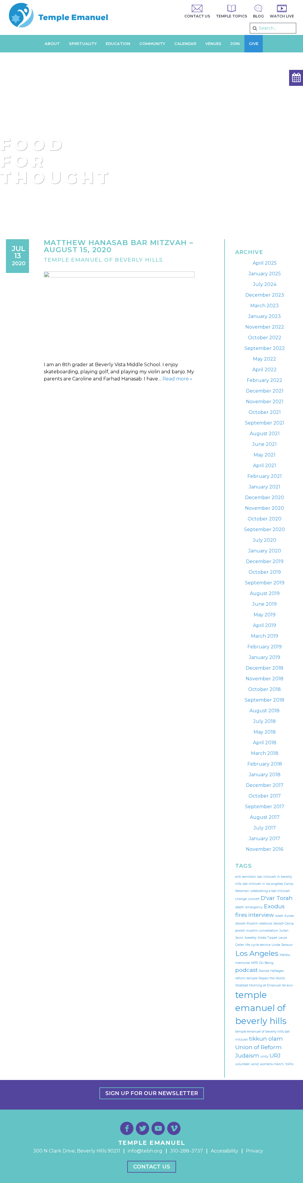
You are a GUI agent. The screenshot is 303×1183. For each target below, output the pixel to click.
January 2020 (264, 551)
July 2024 (264, 284)
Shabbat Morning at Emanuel (258, 985)
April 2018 (264, 742)
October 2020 (264, 519)
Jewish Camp (283, 923)
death (239, 907)
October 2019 (265, 572)
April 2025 (265, 263)
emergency (254, 907)
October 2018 (264, 689)
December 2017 (264, 785)
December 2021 (264, 391)
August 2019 (265, 593)
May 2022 (264, 359)
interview (261, 915)
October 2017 (265, 796)
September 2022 (264, 348)
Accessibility (224, 1151)
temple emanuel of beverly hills (260, 1008)
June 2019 (264, 604)
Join (235, 43)
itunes (289, 916)
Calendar (185, 43)
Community (152, 43)
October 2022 (264, 337)
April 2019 (264, 625)
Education (118, 43)
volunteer (242, 1064)
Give (253, 43)
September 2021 (264, 423)
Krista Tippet (267, 938)
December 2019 (264, 561)
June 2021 (264, 444)
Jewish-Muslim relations (253, 923)
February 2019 (264, 647)
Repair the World (272, 978)
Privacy (254, 1151)
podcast (246, 970)
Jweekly (250, 938)
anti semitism (245, 877)
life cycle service (257, 945)
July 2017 (265, 828)
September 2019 (264, 583)
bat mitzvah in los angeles (263, 884)
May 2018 (265, 732)
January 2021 (264, 487)
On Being (266, 963)
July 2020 (264, 540)
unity (264, 1056)
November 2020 (264, 508)
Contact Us (151, 1166)
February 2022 (264, 380)
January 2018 (265, 774)
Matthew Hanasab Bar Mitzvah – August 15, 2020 (118, 246)
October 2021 (265, 412)
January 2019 (264, 657)
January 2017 (264, 838)
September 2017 (264, 806)
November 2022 (264, 327)
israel (279, 916)
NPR (254, 963)
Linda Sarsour (282, 945)
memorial (242, 963)
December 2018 (264, 668)
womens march (272, 1064)
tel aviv (287, 985)
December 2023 (264, 295)
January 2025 (265, 274)
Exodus (274, 906)
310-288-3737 (186, 1151)
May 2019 (264, 615)
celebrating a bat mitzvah (270, 891)
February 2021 (264, 476)
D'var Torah (277, 898)
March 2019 (264, 636)
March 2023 (264, 305)
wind (255, 1064)
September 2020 (264, 529)
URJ (275, 1055)
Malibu (285, 955)
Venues (213, 43)
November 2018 (264, 678)
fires (241, 915)
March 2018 (264, 753)
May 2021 (264, 455)
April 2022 (264, 369)
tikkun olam (266, 1038)
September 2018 (264, 700)
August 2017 (265, 817)
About (52, 43)
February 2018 (264, 764)
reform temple (246, 978)
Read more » (177, 379)
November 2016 (264, 849)
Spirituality (83, 43)
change (241, 899)
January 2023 (264, 316)
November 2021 (264, 401)
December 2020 (264, 497)
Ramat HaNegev (271, 971)
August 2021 (265, 433)
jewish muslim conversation (256, 931)
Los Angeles (256, 953)
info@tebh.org (145, 1151)
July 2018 (264, 721)
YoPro (289, 1064)
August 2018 (264, 710)
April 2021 (264, 465)
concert (254, 899)
